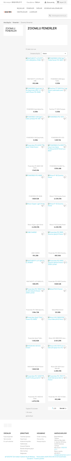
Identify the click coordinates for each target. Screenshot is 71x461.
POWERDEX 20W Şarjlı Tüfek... (58, 80)
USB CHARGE (35, 253)
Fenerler (30, 8)
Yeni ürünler (7, 439)
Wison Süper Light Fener (35, 224)
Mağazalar (23, 453)
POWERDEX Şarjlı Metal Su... (35, 109)
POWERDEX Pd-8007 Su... (58, 166)
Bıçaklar (20, 8)
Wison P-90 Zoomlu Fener (58, 196)
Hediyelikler (22, 12)
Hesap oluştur (41, 441)
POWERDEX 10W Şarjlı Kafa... (35, 137)
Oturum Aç (40, 439)
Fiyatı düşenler (8, 436)
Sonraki (63, 408)
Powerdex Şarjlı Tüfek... (35, 338)
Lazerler (33, 12)
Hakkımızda (23, 444)
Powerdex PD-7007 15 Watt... (58, 397)
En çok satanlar (8, 441)
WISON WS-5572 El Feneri (35, 366)
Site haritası (24, 451)
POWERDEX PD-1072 (57, 137)
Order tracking (41, 436)
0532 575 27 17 (17, 2)
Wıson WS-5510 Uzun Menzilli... (57, 367)
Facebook (5, 425)
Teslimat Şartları (25, 436)
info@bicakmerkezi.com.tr (62, 455)
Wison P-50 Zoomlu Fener (58, 224)
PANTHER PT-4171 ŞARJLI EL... (35, 281)
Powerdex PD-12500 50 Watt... (35, 397)
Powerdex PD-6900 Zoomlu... (57, 281)
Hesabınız (41, 433)
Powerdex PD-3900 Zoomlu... (58, 253)
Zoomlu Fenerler (11, 29)
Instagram (10, 425)
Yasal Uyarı (23, 439)
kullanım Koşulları (25, 441)
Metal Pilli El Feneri (57, 310)
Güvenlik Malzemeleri (53, 8)
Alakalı (54, 53)
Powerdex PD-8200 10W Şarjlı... (35, 167)
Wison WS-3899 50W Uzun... (58, 338)
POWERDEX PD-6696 (35, 196)
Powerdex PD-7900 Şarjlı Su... (35, 310)
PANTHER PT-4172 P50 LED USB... (35, 80)
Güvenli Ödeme (25, 446)
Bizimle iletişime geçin (27, 448)
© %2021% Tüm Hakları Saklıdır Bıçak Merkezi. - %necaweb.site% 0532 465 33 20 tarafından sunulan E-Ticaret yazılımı (35, 458)
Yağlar (39, 8)
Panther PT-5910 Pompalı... (57, 109)
